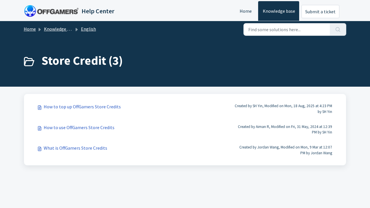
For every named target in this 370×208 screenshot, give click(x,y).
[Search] (338, 29)
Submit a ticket (320, 11)
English (88, 29)
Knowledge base (279, 11)
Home (246, 11)
